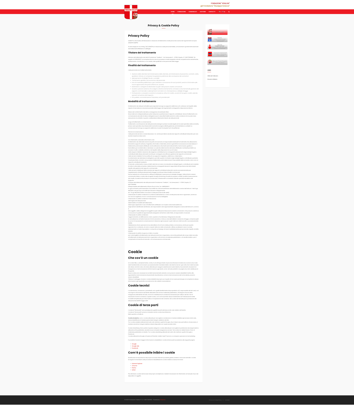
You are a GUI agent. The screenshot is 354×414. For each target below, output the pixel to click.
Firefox (134, 368)
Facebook (135, 348)
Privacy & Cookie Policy (215, 400)
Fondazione (181, 12)
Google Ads (135, 346)
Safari (134, 370)
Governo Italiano (212, 79)
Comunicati (193, 12)
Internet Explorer (137, 363)
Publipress (162, 399)
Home (173, 12)
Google (134, 344)
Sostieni (203, 12)
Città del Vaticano (212, 76)
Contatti (212, 12)
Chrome (134, 366)
